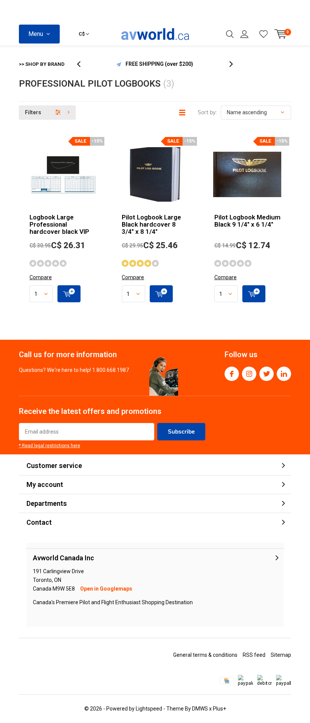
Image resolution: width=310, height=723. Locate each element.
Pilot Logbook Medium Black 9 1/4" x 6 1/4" (247, 220)
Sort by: (207, 112)
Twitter (266, 374)
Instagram (249, 374)
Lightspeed (149, 709)
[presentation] (82, 64)
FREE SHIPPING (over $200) (159, 64)
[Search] (230, 34)
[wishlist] (263, 34)
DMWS (200, 709)
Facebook (232, 374)
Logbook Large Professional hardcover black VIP (59, 224)
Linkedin (284, 374)
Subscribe (181, 431)
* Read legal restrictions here (49, 445)
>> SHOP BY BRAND (42, 64)
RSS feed (254, 655)
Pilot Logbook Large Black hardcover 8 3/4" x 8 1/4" (151, 224)
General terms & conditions (205, 655)
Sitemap (281, 655)
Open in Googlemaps (106, 589)
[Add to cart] (69, 293)
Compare (40, 277)
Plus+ (219, 709)
